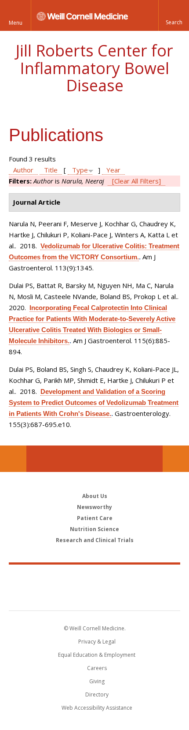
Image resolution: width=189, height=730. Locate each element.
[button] (173, 15)
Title (51, 169)
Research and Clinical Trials (95, 540)
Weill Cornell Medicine (94, 578)
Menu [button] (15, 22)
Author (23, 169)
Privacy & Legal (97, 641)
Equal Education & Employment (96, 655)
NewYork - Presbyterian (95, 596)
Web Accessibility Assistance (97, 707)
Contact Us (176, 458)
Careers (97, 668)
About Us (94, 496)
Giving (97, 681)
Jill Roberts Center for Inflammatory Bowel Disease (94, 68)
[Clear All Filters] (136, 180)
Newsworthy (94, 507)
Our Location (13, 458)
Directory (97, 694)
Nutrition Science (94, 529)
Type (80, 169)
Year (113, 169)
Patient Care (95, 518)
